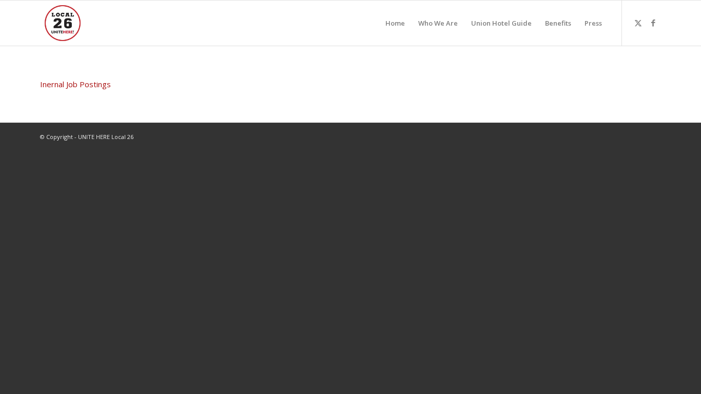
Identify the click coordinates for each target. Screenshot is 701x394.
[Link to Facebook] (653, 22)
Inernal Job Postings (75, 84)
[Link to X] (638, 22)
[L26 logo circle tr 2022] (62, 23)
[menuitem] (395, 23)
